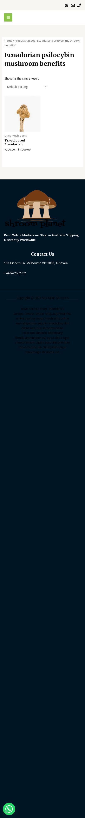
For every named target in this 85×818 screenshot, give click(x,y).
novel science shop (34, 309)
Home (8, 40)
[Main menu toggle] (8, 17)
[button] (9, 809)
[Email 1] (73, 5)
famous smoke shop (38, 313)
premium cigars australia (40, 342)
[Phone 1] (79, 5)
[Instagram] (66, 5)
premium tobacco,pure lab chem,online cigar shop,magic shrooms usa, (44, 347)
